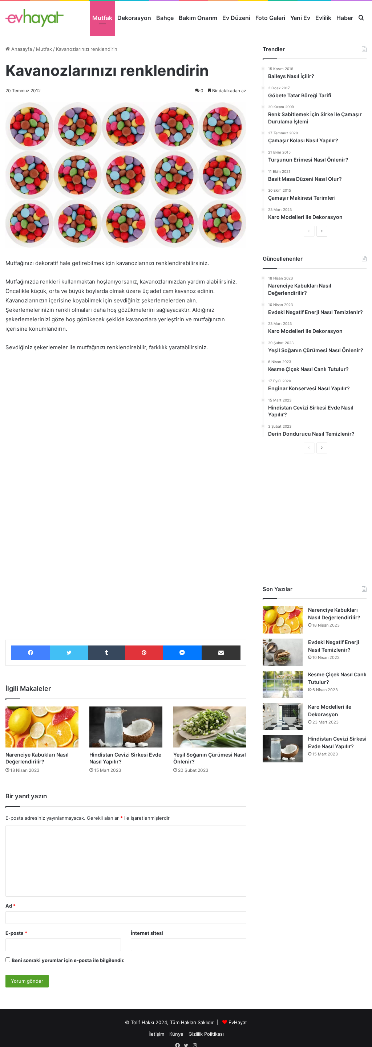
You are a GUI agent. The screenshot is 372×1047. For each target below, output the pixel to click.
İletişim (156, 1034)
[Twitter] (69, 652)
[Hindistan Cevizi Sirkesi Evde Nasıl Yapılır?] (125, 726)
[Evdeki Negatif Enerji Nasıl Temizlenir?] (283, 652)
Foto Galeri (270, 17)
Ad (10, 906)
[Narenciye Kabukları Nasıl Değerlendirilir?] (41, 726)
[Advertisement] (125, 412)
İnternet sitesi (147, 933)
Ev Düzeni (236, 17)
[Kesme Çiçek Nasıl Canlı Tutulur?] (283, 684)
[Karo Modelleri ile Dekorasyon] (283, 716)
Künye (176, 1034)
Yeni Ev (300, 17)
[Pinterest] (144, 652)
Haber (344, 17)
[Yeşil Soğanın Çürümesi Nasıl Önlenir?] (209, 726)
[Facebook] (30, 652)
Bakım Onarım (198, 17)
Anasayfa (21, 49)
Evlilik (323, 17)
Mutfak (102, 17)
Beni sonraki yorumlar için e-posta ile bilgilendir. (68, 960)
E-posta (16, 933)
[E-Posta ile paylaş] (221, 652)
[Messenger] (182, 652)
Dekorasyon (134, 17)
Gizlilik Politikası (206, 1034)
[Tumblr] (106, 652)
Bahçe (165, 17)
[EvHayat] (34, 17)
